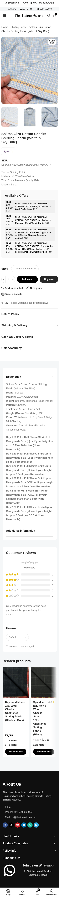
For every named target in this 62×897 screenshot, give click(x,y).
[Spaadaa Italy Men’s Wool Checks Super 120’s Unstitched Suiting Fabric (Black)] (44, 682)
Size (4, 268)
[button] (4, 70)
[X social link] (11, 825)
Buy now (49, 279)
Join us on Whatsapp (38, 865)
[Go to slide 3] (35, 100)
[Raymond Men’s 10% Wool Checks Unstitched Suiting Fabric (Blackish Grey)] (16, 682)
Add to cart (27, 279)
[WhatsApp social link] (30, 825)
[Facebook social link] (5, 825)
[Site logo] (28, 15)
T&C (35, 209)
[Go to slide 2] (31, 100)
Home (4, 27)
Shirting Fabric (19, 27)
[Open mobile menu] (4, 15)
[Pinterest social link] (17, 825)
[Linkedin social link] (23, 825)
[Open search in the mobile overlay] (49, 15)
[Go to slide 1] (28, 100)
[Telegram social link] (36, 825)
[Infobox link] (12, 9)
